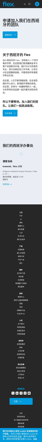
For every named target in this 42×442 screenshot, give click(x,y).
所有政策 (21, 427)
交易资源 (21, 357)
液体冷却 (21, 256)
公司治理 (21, 351)
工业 (21, 212)
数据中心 (21, 226)
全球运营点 (21, 330)
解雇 (35, 439)
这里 (20, 436)
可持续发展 (21, 334)
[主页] (9, 4)
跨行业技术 (21, 239)
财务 (21, 347)
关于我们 (21, 324)
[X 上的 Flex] (13, 393)
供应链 (21, 276)
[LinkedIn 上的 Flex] (17, 393)
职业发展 (21, 364)
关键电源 (21, 249)
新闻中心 (21, 297)
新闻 (21, 293)
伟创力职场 (21, 371)
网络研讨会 (21, 310)
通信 (21, 222)
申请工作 (21, 378)
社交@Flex (21, 314)
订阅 (16, 401)
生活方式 (21, 236)
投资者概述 (21, 344)
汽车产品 (21, 260)
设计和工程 (21, 273)
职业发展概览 (21, 368)
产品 (21, 246)
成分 (21, 263)
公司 (21, 320)
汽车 (21, 216)
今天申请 (8, 113)
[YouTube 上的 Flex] (29, 393)
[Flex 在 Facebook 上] (21, 393)
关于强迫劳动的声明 (21, 420)
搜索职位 (8, 35)
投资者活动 (21, 354)
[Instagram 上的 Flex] (25, 393)
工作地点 (21, 374)
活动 (21, 307)
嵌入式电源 (21, 253)
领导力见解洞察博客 (21, 300)
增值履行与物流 (21, 283)
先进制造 (21, 280)
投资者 (21, 341)
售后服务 (21, 287)
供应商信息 (21, 416)
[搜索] (25, 4)
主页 (21, 413)
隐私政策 (21, 423)
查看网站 (6, 184)
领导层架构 (21, 327)
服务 (21, 270)
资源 (21, 303)
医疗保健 (21, 229)
